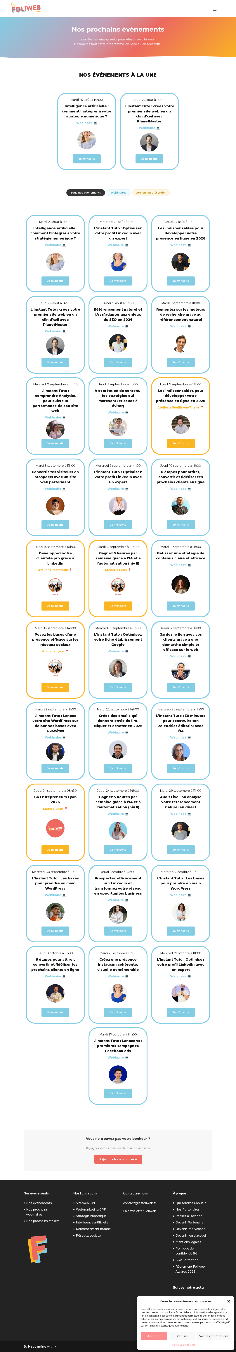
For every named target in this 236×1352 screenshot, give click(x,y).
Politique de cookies (183, 1345)
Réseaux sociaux (88, 1235)
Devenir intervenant (190, 1229)
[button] (228, 1301)
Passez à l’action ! (189, 1216)
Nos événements (39, 1203)
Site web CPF (86, 1203)
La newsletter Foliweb (139, 1211)
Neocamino (37, 1346)
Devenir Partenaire (189, 1222)
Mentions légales (188, 1242)
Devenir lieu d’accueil (191, 1235)
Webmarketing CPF (91, 1209)
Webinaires (118, 192)
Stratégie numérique (91, 1216)
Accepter (154, 1336)
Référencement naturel (93, 1229)
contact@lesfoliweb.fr (139, 1203)
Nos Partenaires (188, 1209)
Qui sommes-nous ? (191, 1203)
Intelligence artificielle (92, 1222)
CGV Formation (187, 1260)
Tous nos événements (86, 192)
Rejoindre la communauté (118, 1159)
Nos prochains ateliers (43, 1221)
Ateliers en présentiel (150, 192)
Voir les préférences (213, 1336)
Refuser (182, 1336)
